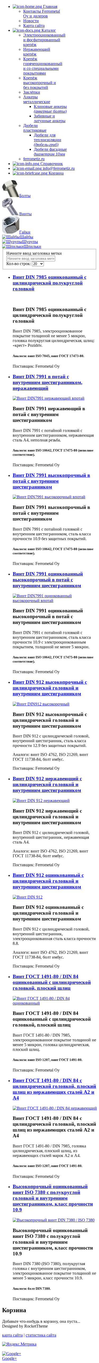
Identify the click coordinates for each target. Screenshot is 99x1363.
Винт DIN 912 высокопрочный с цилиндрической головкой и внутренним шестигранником (50, 687)
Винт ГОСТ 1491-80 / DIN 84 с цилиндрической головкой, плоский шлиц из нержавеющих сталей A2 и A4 (54, 1089)
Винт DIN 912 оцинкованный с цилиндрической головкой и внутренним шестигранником (48, 881)
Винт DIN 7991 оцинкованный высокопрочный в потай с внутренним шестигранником (48, 579)
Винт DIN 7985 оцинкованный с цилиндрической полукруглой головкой (49, 282)
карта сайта (12, 1335)
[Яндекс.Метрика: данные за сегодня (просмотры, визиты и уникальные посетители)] (19, 1344)
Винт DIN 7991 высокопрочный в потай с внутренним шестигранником (51, 481)
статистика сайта (41, 1335)
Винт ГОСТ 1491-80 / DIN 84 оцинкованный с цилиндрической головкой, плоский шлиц (52, 982)
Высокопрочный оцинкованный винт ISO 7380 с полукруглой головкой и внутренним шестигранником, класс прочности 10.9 (53, 1198)
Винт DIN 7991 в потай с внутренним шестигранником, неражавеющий (47, 382)
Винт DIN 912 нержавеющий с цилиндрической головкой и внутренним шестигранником (47, 784)
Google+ (9, 1358)
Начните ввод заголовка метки (34, 253)
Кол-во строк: (19, 263)
